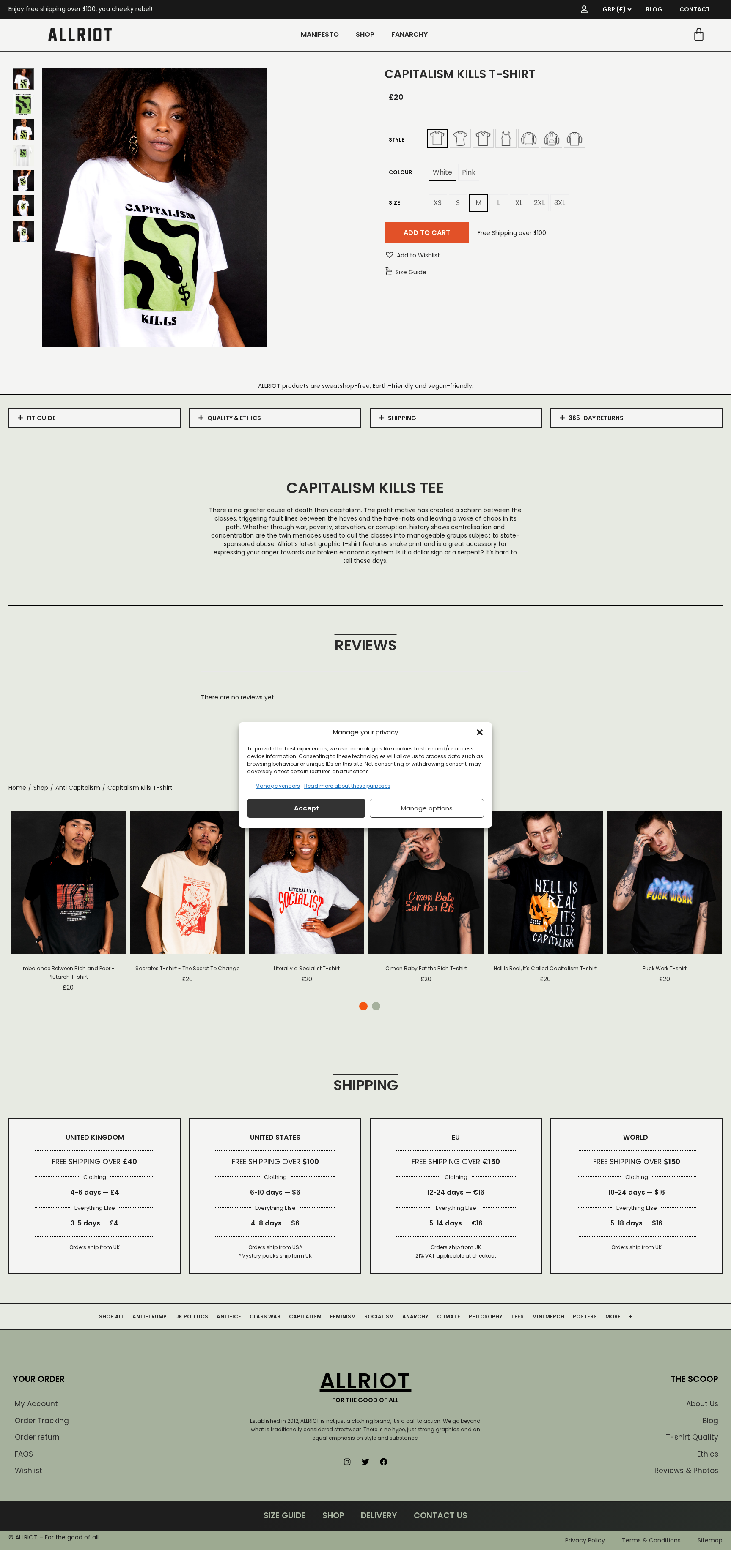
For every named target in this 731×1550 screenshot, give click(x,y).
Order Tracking (42, 1421)
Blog (710, 1421)
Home (17, 787)
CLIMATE (448, 1316)
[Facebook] (383, 1461)
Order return (37, 1437)
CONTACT (694, 9)
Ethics (707, 1454)
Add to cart (427, 232)
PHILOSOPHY (486, 1316)
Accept (306, 808)
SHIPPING (402, 418)
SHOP (365, 34)
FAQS (24, 1454)
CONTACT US (440, 1515)
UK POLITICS (191, 1316)
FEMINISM (343, 1316)
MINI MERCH (548, 1316)
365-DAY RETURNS (596, 418)
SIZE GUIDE (284, 1515)
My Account (36, 1404)
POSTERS (585, 1316)
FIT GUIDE (41, 418)
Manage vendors (278, 785)
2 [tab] (376, 1006)
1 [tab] (363, 1006)
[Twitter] (365, 1461)
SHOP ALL (111, 1316)
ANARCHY (415, 1316)
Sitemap (710, 1540)
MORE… (614, 1316)
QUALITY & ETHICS (234, 418)
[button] (479, 732)
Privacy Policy (585, 1540)
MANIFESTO (320, 34)
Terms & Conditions (651, 1540)
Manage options (427, 808)
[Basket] (699, 34)
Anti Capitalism (77, 787)
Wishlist (28, 1470)
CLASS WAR (265, 1316)
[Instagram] (347, 1461)
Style (396, 139)
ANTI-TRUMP (149, 1316)
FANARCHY (409, 34)
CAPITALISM (305, 1316)
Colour (400, 172)
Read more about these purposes (347, 785)
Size (394, 202)
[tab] (94, 418)
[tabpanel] (68, 901)
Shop (40, 787)
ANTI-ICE (229, 1316)
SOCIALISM (379, 1316)
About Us (702, 1404)
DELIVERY (379, 1515)
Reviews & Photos (686, 1470)
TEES (517, 1316)
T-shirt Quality (692, 1437)
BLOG (654, 9)
